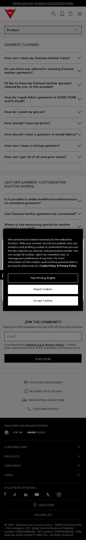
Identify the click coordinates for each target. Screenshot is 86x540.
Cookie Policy (47, 265)
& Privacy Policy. (67, 265)
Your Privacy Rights (43, 277)
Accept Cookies (43, 300)
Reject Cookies (43, 289)
